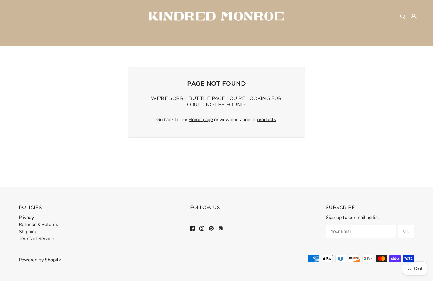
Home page (201, 119)
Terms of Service (36, 238)
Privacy (26, 217)
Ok (406, 231)
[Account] (413, 16)
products (266, 119)
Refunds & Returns (38, 224)
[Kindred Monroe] (216, 16)
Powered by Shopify (40, 259)
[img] (403, 16)
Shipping (28, 231)
